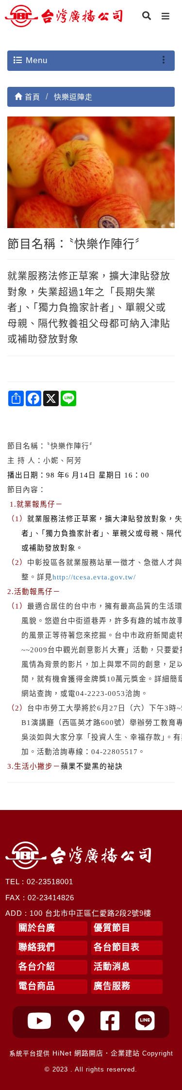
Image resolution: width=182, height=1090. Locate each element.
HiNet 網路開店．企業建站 (96, 1053)
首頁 (31, 97)
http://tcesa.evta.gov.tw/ (94, 577)
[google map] (76, 1021)
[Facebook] (110, 1021)
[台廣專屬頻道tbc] (39, 1021)
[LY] (145, 1021)
